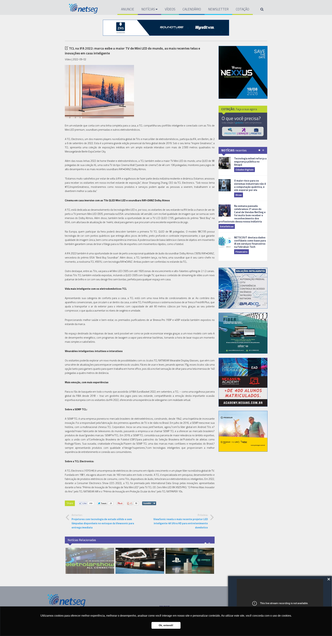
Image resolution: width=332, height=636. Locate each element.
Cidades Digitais (244, 169)
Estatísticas (226, 226)
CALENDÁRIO (192, 9)
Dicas (239, 195)
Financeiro (241, 251)
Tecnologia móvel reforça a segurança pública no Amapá (250, 161)
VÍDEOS (170, 9)
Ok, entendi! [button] (166, 625)
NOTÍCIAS (148, 9)
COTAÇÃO (242, 9)
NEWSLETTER (218, 9)
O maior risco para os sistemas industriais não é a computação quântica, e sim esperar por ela (250, 185)
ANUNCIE (127, 9)
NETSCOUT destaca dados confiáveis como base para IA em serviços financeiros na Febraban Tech (250, 242)
